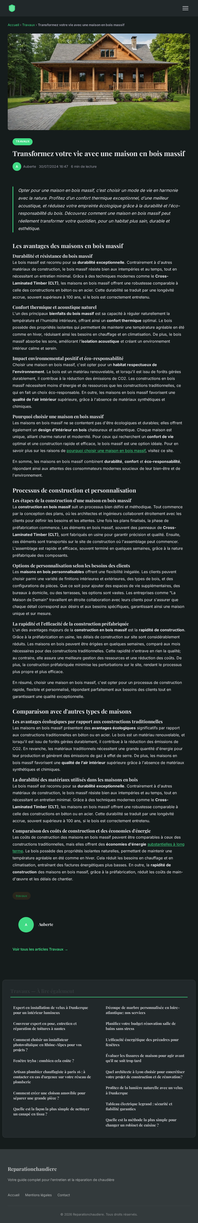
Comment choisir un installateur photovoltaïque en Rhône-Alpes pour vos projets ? (47, 1044)
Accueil (13, 25)
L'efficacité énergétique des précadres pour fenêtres (142, 1042)
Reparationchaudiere (32, 1168)
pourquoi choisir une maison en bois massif (106, 450)
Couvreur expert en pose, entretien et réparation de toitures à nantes (45, 1026)
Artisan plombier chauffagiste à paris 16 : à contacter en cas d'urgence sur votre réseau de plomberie (52, 1076)
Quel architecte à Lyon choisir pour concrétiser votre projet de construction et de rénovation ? (145, 1074)
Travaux (28, 25)
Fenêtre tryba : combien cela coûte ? (43, 1060)
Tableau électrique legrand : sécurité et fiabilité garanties (139, 1106)
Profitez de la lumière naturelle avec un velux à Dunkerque (144, 1090)
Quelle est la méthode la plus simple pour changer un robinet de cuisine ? (141, 1122)
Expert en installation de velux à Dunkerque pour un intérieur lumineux (50, 1010)
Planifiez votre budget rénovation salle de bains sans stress (141, 1026)
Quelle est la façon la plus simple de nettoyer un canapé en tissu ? (51, 1111)
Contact (63, 1195)
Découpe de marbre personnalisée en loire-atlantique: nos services (143, 1010)
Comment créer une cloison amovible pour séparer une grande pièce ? (49, 1095)
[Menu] (185, 8)
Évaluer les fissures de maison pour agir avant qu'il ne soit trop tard (145, 1058)
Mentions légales (38, 1195)
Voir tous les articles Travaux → (40, 949)
